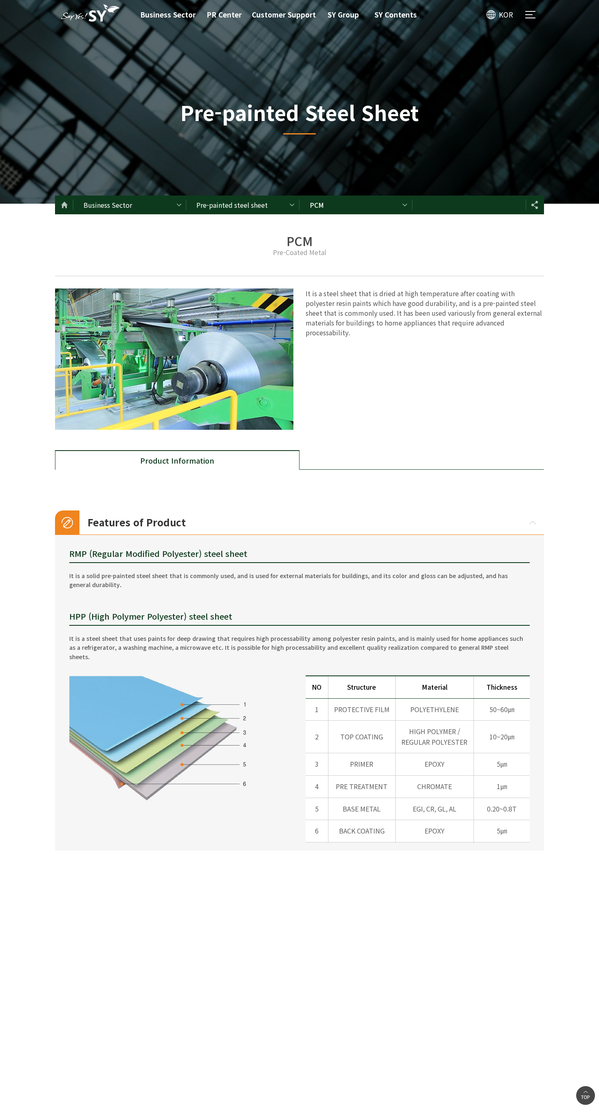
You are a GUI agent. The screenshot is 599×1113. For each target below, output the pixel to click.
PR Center (224, 14)
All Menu (530, 14)
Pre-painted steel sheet (232, 205)
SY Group (343, 14)
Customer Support (284, 14)
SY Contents (395, 14)
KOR (506, 14)
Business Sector (168, 14)
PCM (317, 205)
